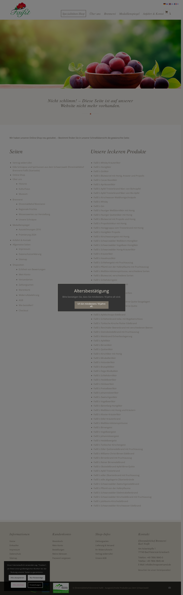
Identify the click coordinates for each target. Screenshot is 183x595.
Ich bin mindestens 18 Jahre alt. (91, 305)
